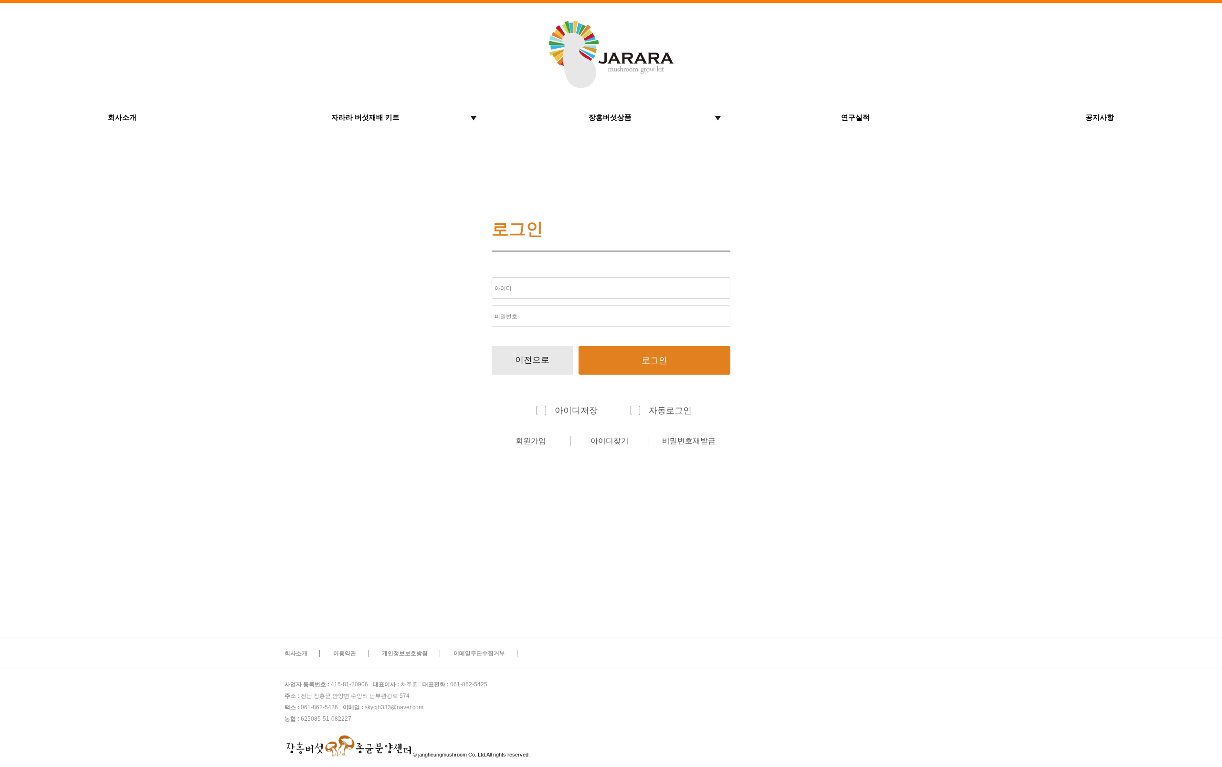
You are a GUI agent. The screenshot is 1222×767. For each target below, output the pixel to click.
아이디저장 (576, 410)
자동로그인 (670, 410)
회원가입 (531, 441)
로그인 (654, 360)
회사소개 (122, 117)
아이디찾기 (609, 441)
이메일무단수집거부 (479, 653)
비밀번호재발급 (689, 441)
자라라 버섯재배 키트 (365, 117)
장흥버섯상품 (610, 117)
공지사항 (1099, 117)
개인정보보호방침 (405, 653)
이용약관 (344, 653)
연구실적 (855, 117)
